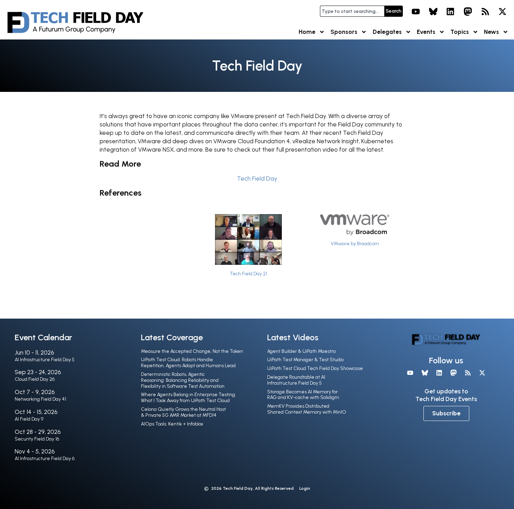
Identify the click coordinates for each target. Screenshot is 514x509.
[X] (502, 11)
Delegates (387, 31)
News (491, 31)
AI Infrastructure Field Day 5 (44, 360)
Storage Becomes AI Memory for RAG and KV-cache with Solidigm (303, 395)
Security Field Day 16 (37, 439)
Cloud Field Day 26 (35, 379)
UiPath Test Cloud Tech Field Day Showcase (315, 368)
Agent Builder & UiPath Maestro (301, 351)
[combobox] (352, 11)
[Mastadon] (468, 11)
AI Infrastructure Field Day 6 (44, 458)
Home (307, 31)
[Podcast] (485, 11)
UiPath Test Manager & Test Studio (305, 360)
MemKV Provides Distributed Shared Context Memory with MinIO (306, 409)
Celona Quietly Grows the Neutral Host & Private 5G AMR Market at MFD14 (183, 412)
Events (426, 31)
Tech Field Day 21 (248, 273)
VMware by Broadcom (355, 243)
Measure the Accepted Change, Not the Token (192, 351)
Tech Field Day (257, 178)
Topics (459, 31)
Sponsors (343, 31)
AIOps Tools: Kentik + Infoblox (172, 424)
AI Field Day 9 (29, 419)
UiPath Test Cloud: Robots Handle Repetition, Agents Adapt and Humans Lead (188, 363)
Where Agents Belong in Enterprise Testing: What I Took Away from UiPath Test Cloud (188, 397)
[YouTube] (416, 11)
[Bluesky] (433, 11)
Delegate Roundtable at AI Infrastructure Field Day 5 (296, 380)
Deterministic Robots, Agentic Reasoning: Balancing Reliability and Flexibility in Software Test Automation (182, 380)
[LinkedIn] (451, 11)
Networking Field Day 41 (40, 399)
